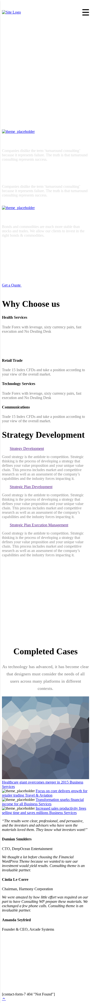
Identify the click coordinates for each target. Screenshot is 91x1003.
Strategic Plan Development (31, 487)
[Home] (11, 12)
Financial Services (14, 141)
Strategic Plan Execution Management (39, 525)
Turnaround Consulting (18, 177)
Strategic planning (14, 217)
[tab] (45, 448)
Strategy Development (27, 448)
